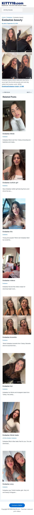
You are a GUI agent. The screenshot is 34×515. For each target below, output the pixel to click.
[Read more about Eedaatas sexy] (14, 466)
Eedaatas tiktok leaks (11, 435)
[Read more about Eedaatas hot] (14, 368)
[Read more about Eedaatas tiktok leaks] (11, 417)
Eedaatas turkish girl (10, 182)
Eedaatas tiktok (8, 134)
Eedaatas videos (9, 280)
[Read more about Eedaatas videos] (11, 262)
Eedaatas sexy (8, 484)
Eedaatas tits (8, 231)
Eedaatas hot (8, 386)
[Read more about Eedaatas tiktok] (14, 116)
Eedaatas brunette (10, 337)
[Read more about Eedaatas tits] (14, 213)
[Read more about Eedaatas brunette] (17, 315)
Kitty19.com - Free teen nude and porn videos (14, 5)
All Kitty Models (8, 10)
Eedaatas (5, 136)
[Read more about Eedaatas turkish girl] (14, 165)
